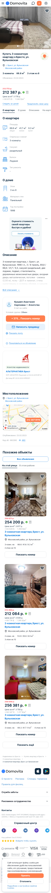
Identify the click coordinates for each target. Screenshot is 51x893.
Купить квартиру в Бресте (34, 756)
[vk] (25, 830)
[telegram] (47, 830)
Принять (25, 875)
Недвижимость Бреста (11, 756)
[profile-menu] (46, 3)
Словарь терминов (37, 779)
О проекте (7, 779)
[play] (46, 771)
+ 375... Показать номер (25, 318)
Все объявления (25, 459)
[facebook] (4, 830)
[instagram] (15, 830)
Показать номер (25, 554)
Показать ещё (25, 744)
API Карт (23, 428)
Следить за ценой (10, 104)
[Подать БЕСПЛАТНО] (39, 3)
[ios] (38, 771)
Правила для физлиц (12, 784)
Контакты (7, 810)
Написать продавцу (27, 327)
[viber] (36, 830)
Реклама (19, 779)
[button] (25, 27)
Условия (44, 428)
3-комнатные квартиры (12, 759)
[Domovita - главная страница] (16, 3)
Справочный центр (25, 823)
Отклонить (25, 881)
